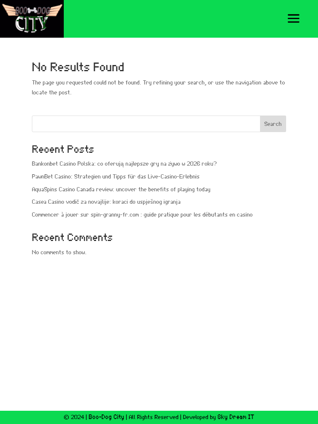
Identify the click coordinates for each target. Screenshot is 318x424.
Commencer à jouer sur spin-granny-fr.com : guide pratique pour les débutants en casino (142, 215)
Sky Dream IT (235, 417)
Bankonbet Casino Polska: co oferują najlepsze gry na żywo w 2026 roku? (124, 164)
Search (273, 124)
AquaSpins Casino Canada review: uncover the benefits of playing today (121, 190)
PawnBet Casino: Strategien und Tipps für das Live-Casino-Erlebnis (116, 177)
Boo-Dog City (106, 417)
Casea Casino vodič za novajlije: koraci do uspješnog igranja (106, 202)
